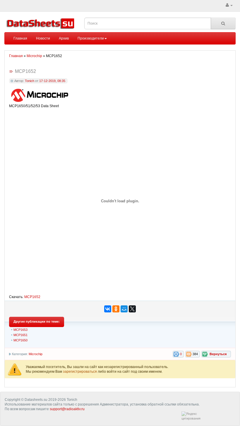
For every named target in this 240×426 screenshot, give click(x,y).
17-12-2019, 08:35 (52, 81)
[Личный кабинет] (229, 5)
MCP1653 (20, 329)
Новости (43, 38)
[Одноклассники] (115, 308)
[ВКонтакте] (107, 308)
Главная (20, 38)
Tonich (29, 81)
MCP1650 (20, 340)
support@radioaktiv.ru (67, 409)
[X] (132, 308)
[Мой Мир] (124, 308)
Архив (64, 38)
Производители (91, 38)
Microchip (35, 354)
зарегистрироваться (80, 371)
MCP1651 (20, 335)
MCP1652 (32, 297)
